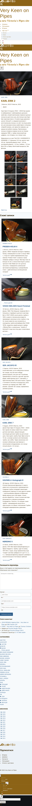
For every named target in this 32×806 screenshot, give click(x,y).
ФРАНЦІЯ (4, 702)
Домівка (4, 24)
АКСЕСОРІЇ (3, 642)
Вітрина (4, 28)
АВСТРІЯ (2, 640)
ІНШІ (1, 682)
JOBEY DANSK (4, 660)
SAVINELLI (6, 477)
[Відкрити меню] (1, 68)
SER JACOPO (6, 362)
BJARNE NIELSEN (5, 654)
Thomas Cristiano (26, 626)
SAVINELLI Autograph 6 (13, 480)
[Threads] (12, 2)
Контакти (5, 38)
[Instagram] (6, 2)
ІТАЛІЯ (4, 686)
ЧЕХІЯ (2, 704)
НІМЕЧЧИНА (5, 690)
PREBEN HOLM (7, 243)
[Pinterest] (8, 2)
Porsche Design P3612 (15, 628)
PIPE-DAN (3, 668)
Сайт (2, 610)
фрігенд (4, 210)
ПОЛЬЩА (3, 692)
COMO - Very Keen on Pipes (9, 626)
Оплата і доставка (7, 36)
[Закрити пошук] (1, 796)
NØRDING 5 (8, 542)
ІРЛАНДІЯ (5, 684)
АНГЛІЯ (4, 644)
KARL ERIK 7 (8, 423)
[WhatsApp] (14, 2)
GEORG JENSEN (5, 658)
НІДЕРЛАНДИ (6, 688)
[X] (4, 2)
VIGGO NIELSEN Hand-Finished (16, 306)
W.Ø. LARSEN (4, 678)
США (3, 696)
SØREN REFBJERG (5, 674)
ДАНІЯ (4, 648)
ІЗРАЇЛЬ (2, 680)
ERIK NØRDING (7, 538)
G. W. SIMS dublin (20, 632)
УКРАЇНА (4, 700)
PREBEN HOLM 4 (10, 247)
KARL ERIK (4, 97)
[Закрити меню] (0, 775)
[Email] (0, 2)
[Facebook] (2, 2)
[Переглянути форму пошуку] (1, 4)
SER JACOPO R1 (10, 365)
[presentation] (16, 230)
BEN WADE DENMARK (6, 652)
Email (2, 603)
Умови (4, 34)
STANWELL (3, 676)
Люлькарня (5, 26)
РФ (1, 694)
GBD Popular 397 (12, 624)
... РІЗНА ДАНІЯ (7, 303)
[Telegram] (10, 2)
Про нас (4, 32)
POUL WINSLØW (5, 670)
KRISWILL (3, 664)
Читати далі (7, 275)
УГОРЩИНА (3, 698)
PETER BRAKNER (5, 666)
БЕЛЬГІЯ (2, 646)
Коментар (2, 592)
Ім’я (2, 597)
